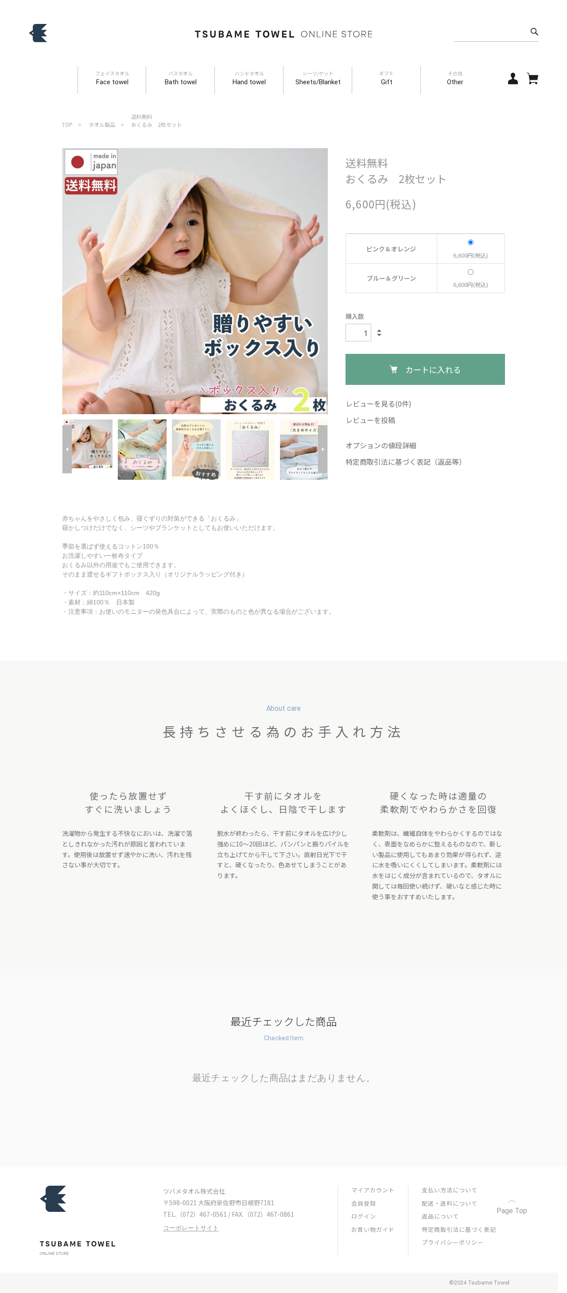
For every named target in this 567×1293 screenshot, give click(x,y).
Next (323, 449)
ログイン (363, 1216)
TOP (67, 124)
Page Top (512, 1211)
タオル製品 (102, 124)
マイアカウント (373, 1190)
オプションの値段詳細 (381, 445)
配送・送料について (450, 1203)
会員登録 (363, 1203)
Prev (67, 449)
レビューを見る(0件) (379, 403)
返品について (440, 1216)
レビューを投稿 (370, 420)
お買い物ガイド (373, 1229)
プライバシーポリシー (453, 1242)
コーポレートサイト (191, 1228)
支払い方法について (450, 1190)
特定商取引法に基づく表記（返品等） (406, 461)
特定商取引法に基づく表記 (459, 1229)
